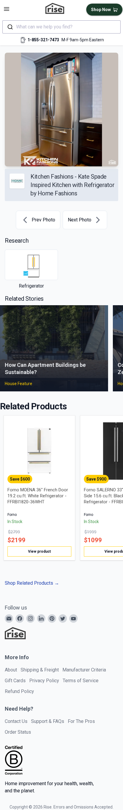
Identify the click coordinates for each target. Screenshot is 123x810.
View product (39, 551)
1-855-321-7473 (43, 39)
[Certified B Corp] (14, 760)
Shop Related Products (32, 583)
